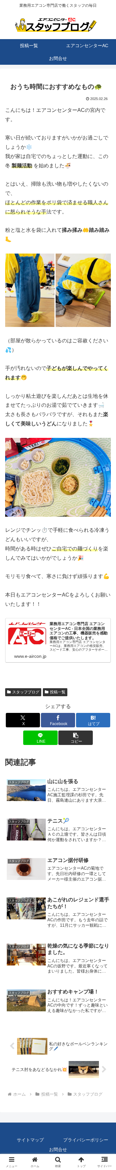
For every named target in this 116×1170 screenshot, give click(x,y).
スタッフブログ (25, 692)
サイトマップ (30, 1139)
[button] (75, 738)
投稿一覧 (57, 692)
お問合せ (58, 1149)
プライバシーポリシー (85, 1139)
